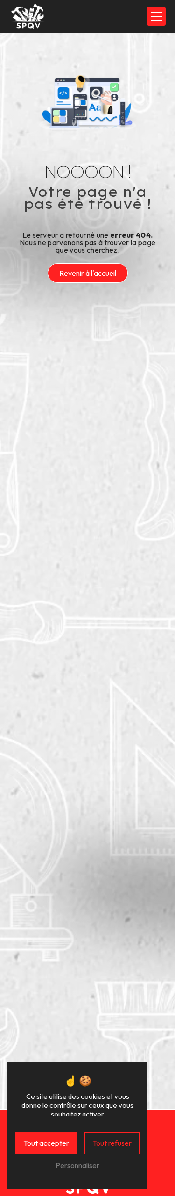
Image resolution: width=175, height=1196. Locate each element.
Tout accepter (46, 1143)
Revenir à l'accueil (87, 273)
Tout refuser (112, 1143)
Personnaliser (77, 1165)
